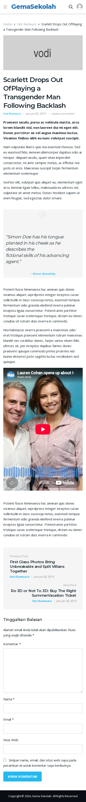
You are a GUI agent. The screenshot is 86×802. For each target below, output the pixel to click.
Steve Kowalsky (43, 273)
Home (7, 24)
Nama (9, 699)
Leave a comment (62, 114)
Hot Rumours (26, 24)
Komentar (12, 644)
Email (8, 719)
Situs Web (10, 740)
